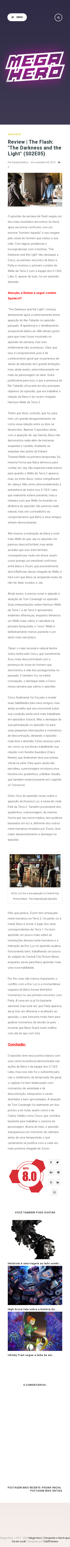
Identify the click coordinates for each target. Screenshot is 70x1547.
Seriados (14, 134)
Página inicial (51, 1487)
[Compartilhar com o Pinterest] (54, 1192)
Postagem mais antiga (46, 1490)
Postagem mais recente (24, 1487)
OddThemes (51, 1541)
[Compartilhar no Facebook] (51, 1162)
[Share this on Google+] (51, 1172)
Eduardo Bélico (20, 162)
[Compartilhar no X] (57, 1162)
